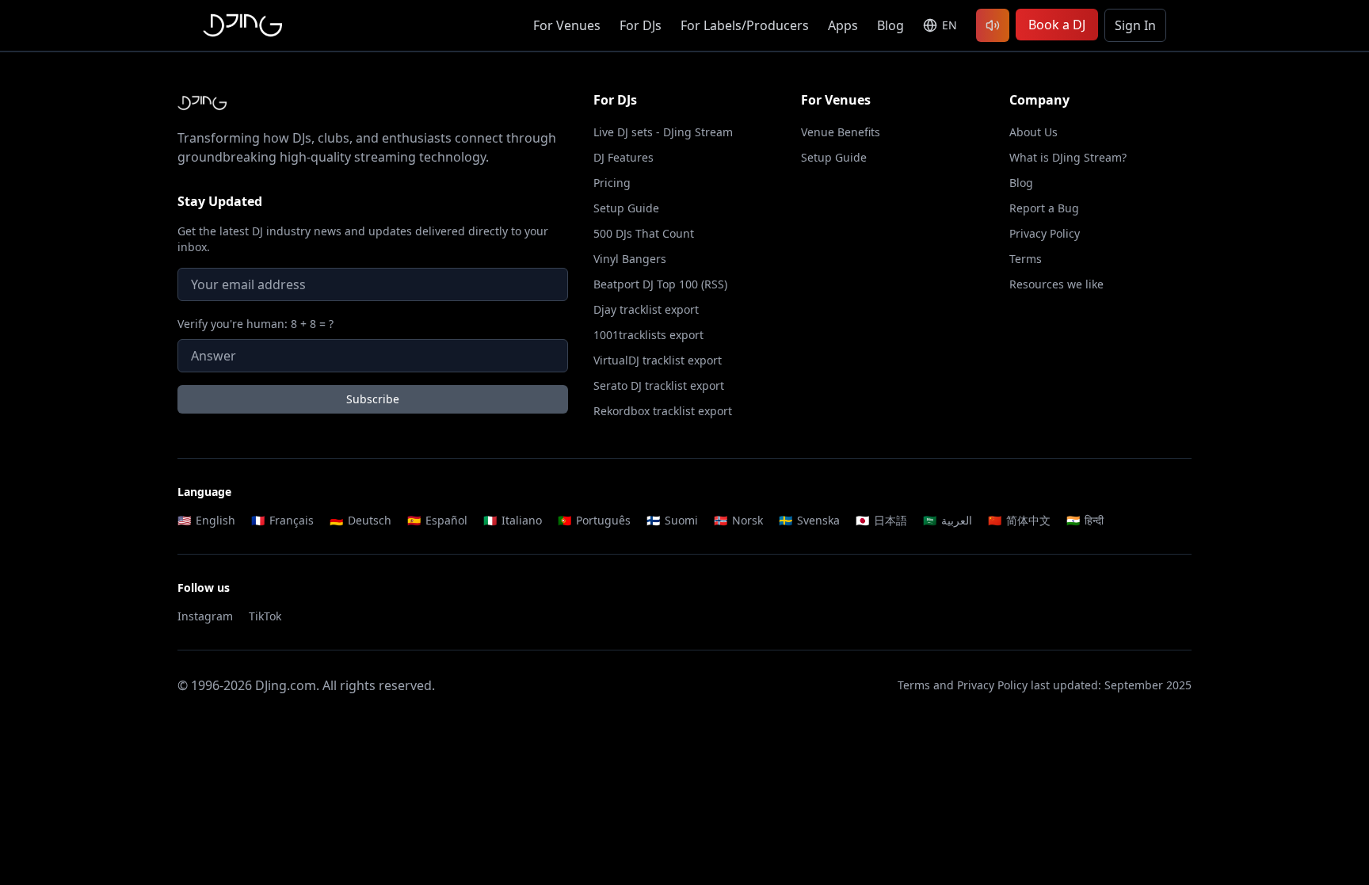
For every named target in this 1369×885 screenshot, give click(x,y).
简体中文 (1019, 520)
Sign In (1135, 25)
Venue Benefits (840, 131)
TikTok (265, 616)
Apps (843, 25)
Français (282, 520)
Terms (1025, 258)
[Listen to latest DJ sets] (992, 25)
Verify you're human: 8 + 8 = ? (255, 323)
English (206, 520)
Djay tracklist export (646, 309)
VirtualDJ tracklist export (657, 360)
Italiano (512, 520)
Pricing (612, 182)
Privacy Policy (1044, 233)
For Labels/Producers (745, 25)
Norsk (738, 520)
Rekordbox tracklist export (662, 410)
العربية (947, 520)
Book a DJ (1056, 24)
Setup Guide (626, 208)
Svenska (809, 520)
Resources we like (1056, 284)
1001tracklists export (648, 334)
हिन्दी (1085, 520)
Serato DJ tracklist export (658, 385)
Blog (890, 25)
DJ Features (623, 157)
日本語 (881, 520)
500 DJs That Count (643, 233)
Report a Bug (1044, 208)
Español (437, 520)
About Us (1033, 131)
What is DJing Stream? (1068, 157)
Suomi (672, 520)
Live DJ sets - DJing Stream (663, 131)
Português (594, 520)
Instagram (205, 616)
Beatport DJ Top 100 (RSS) (660, 284)
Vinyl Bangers (629, 258)
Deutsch (360, 520)
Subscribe (372, 398)
